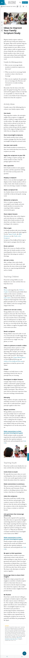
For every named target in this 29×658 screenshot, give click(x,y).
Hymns (6, 290)
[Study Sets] (17, 6)
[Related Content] (23, 6)
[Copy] (2, 28)
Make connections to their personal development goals (13, 432)
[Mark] (2, 25)
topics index (7, 298)
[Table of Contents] (2, 6)
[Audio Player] (24, 653)
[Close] (2, 22)
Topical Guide (12, 234)
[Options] (26, 6)
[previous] (7, 656)
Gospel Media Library (19, 357)
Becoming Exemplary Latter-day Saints (13, 638)
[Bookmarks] (20, 6)
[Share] (2, 30)
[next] (22, 656)
